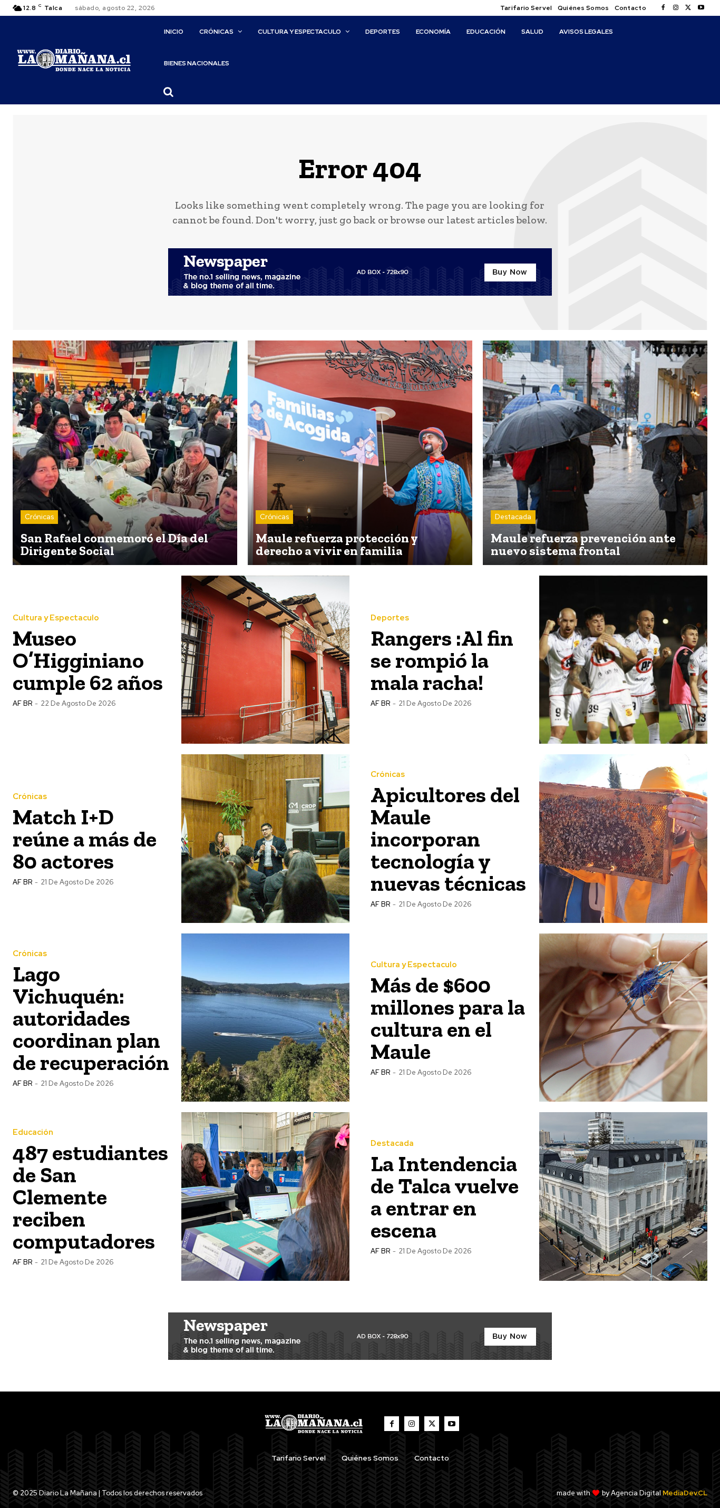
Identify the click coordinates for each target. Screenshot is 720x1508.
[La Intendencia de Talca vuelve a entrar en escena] (623, 1196)
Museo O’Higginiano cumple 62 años (88, 660)
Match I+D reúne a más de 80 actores (85, 838)
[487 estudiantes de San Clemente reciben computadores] (265, 1196)
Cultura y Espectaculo (56, 618)
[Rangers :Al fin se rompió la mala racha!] (623, 660)
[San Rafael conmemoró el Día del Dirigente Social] (125, 452)
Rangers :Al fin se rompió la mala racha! (442, 660)
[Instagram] (675, 8)
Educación (33, 1132)
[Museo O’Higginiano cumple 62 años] (265, 660)
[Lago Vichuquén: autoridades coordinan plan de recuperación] (265, 1017)
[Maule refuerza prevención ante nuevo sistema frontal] (595, 452)
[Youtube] (701, 8)
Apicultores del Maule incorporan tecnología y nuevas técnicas (448, 839)
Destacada (513, 516)
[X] (688, 8)
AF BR (22, 703)
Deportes (390, 618)
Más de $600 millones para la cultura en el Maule (448, 1018)
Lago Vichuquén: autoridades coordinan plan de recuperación (91, 1018)
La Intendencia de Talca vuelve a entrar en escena (445, 1196)
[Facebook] (663, 8)
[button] (168, 91)
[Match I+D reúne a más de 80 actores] (265, 838)
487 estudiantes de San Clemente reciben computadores (90, 1196)
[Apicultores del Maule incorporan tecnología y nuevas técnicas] (623, 838)
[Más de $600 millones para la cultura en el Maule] (623, 1017)
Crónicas (39, 516)
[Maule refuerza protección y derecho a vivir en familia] (360, 452)
